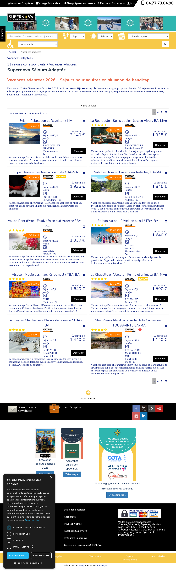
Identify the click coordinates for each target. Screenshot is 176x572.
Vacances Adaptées (21, 3)
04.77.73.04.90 (160, 3)
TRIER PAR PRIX (15, 113)
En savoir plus (32, 520)
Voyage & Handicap (49, 3)
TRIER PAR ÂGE (36, 113)
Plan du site (95, 556)
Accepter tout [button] (18, 555)
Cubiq (81, 565)
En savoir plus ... (117, 495)
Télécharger (72, 474)
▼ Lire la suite (88, 105)
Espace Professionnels (129, 558)
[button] (29, 563)
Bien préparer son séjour (80, 3)
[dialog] (29, 521)
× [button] (51, 477)
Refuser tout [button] (41, 555)
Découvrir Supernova (112, 3)
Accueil (12, 51)
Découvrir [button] (78, 151)
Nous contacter (157, 556)
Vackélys (102, 565)
